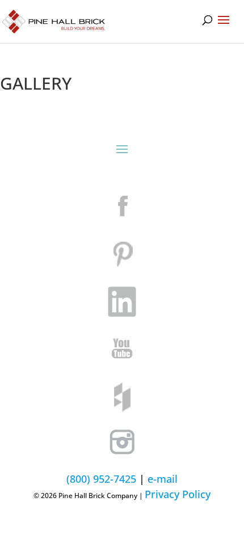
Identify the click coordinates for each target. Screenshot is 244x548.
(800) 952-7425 (101, 479)
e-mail (163, 479)
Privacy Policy (178, 494)
